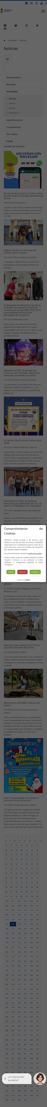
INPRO (27, 580)
